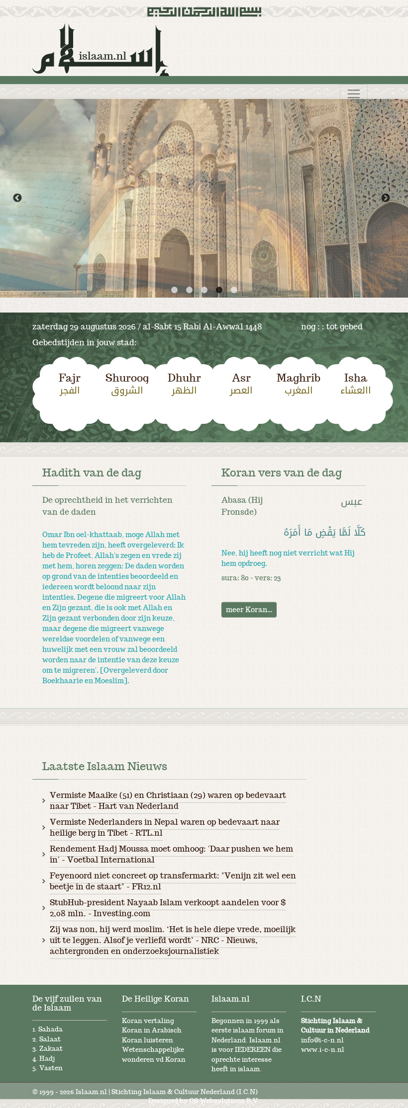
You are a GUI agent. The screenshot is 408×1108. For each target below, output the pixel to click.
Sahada (50, 1029)
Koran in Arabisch (152, 1030)
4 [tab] (219, 290)
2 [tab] (189, 290)
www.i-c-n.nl (322, 1049)
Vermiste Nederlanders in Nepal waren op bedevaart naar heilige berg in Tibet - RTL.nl (165, 827)
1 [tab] (174, 290)
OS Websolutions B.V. (224, 1101)
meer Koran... (249, 609)
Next (386, 198)
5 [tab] (234, 290)
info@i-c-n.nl (322, 1040)
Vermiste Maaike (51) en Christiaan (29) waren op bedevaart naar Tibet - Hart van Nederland (168, 800)
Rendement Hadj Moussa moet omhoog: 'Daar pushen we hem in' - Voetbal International (171, 854)
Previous (17, 198)
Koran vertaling (148, 1021)
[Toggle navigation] (354, 94)
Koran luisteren (147, 1040)
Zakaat (51, 1048)
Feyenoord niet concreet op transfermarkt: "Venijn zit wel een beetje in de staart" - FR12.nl (173, 881)
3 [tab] (204, 290)
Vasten (51, 1068)
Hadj (47, 1058)
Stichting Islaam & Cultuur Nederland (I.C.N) (184, 1092)
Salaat (50, 1039)
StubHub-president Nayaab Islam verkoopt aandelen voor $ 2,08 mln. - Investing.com (168, 907)
